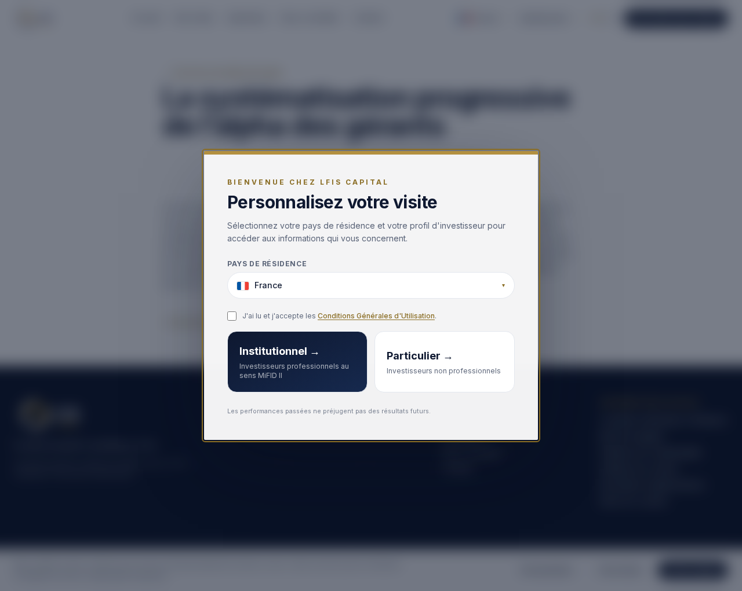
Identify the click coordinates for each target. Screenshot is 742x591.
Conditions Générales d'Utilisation (376, 316)
